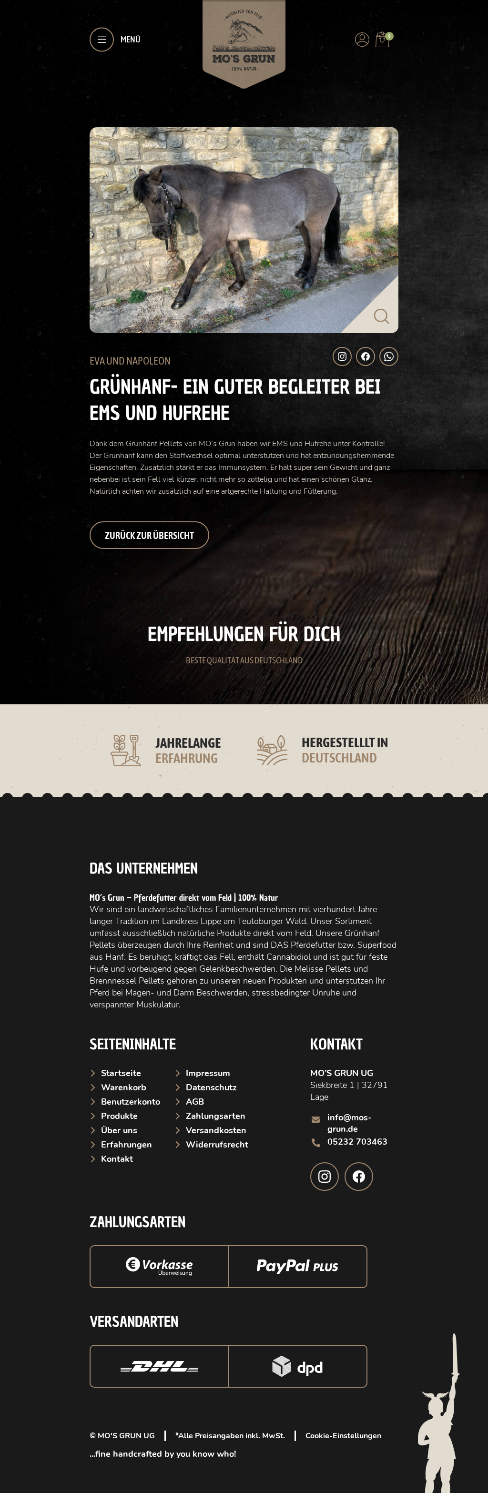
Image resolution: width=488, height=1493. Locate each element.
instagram (324, 1186)
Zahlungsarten (215, 1125)
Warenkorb (123, 1097)
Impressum (208, 1082)
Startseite (121, 1082)
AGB (195, 1111)
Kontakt (117, 1168)
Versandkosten (216, 1140)
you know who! (205, 1463)
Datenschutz (211, 1097)
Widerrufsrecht (217, 1154)
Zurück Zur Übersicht (149, 534)
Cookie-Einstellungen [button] (343, 1445)
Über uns (119, 1140)
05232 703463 (357, 1151)
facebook (359, 1186)
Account (362, 39)
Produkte (119, 1125)
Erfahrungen (126, 1154)
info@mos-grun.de (349, 1132)
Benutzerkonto (130, 1111)
